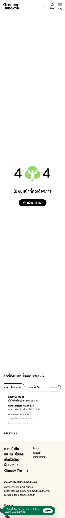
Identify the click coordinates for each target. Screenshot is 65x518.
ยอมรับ (48, 511)
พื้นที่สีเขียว (12, 460)
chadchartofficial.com (20, 405)
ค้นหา (52, 8)
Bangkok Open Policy (19, 423)
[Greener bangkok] (11, 6)
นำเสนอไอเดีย (39, 456)
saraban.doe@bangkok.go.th (19, 494)
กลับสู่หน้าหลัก (35, 203)
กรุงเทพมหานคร (16, 396)
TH (44, 7)
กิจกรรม (36, 452)
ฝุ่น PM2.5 (11, 465)
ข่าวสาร (36, 448)
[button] (57, 387)
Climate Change (16, 470)
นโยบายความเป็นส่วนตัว (15, 512)
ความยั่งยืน (11, 449)
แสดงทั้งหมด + (11, 433)
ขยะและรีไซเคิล (14, 454)
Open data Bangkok (18, 414)
